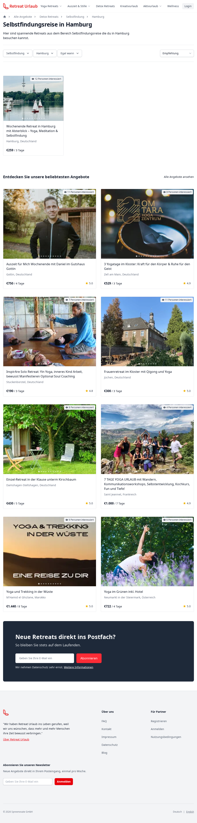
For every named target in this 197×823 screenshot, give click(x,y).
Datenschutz (110, 745)
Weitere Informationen (78, 667)
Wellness (173, 6)
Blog (104, 752)
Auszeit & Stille (77, 6)
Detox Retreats (105, 6)
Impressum (109, 737)
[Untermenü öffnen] (61, 6)
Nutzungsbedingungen (166, 737)
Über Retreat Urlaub (16, 739)
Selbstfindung (75, 16)
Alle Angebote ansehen (179, 177)
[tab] (22, 118)
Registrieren (159, 721)
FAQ (104, 721)
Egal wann (67, 53)
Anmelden (157, 729)
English (190, 811)
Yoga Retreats (49, 6)
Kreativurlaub (129, 6)
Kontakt (106, 729)
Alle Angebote (23, 16)
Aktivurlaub (150, 6)
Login (188, 6)
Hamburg (98, 16)
